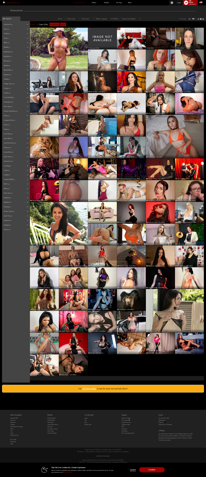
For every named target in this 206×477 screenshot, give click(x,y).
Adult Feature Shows (52, 424)
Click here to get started (164, 440)
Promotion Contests (52, 429)
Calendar (12, 424)
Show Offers (50, 431)
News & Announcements (128, 433)
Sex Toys (119, 2)
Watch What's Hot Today (16, 426)
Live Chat (12, 420)
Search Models (51, 420)
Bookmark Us (162, 420)
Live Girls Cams (78, 2)
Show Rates (50, 422)
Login (179, 2)
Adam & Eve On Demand (165, 424)
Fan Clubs (50, 426)
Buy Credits (13, 439)
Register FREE (14, 418)
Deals (11, 444)
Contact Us (124, 429)
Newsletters (125, 431)
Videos (94, 2)
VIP (11, 431)
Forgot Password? (126, 422)
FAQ (123, 426)
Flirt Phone (13, 441)
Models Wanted (51, 418)
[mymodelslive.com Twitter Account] (172, 2)
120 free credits (89, 388)
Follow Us (161, 422)
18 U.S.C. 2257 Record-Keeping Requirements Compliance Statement (103, 462)
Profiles (106, 2)
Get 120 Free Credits (164, 418)
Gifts (85, 422)
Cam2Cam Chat (14, 435)
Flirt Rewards (87, 424)
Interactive (13, 422)
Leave (133, 470)
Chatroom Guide (126, 424)
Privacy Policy (67, 472)
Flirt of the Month (52, 433)
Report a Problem (126, 418)
